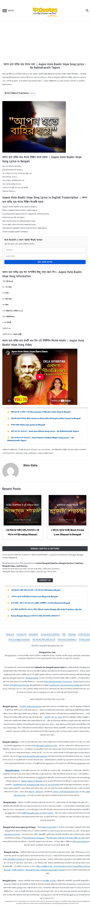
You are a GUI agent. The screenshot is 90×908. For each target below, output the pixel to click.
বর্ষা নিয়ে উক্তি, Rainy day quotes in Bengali (28, 425)
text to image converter (19, 639)
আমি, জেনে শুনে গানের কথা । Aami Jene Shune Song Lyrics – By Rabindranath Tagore (45, 431)
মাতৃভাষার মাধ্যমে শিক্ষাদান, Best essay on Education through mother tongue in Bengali (45, 418)
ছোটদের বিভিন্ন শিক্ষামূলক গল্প (15, 859)
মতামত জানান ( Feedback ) (67, 639)
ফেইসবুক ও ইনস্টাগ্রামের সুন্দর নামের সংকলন (66, 792)
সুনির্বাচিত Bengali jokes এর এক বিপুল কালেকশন (37, 813)
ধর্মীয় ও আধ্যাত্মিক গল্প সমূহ (44, 866)
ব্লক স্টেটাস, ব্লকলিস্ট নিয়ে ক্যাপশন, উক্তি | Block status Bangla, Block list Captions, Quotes (46, 609)
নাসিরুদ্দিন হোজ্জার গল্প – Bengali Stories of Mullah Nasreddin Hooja (37, 870)
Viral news (67, 682)
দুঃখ (56, 717)
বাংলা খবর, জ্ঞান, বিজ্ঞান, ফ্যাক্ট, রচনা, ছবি (43, 639)
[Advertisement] (45, 42)
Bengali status (32, 678)
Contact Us (45, 580)
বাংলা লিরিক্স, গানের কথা (49, 881)
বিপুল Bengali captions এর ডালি (45, 745)
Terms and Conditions (50, 634)
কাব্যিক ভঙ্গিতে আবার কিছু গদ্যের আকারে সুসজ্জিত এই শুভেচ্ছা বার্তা (68, 838)
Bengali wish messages (34, 838)
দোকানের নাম (39, 792)
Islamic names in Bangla (31, 781)
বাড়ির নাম (31, 792)
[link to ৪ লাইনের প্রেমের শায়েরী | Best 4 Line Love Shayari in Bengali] (67, 510)
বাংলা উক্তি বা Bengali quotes (30, 706)
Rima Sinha (30, 465)
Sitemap (72, 634)
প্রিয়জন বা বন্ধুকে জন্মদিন (48, 827)
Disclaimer (33, 634)
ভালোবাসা (47, 717)
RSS (64, 634)
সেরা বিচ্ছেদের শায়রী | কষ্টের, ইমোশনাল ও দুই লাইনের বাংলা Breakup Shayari (35, 590)
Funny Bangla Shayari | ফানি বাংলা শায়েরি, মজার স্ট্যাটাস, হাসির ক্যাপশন (35, 616)
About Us (10, 634)
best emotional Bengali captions (32, 756)
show (32, 93)
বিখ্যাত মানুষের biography (53, 682)
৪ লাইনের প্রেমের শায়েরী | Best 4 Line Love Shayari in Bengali (34, 596)
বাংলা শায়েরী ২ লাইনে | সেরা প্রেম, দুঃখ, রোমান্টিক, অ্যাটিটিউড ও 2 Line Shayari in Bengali (40, 603)
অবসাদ (60, 717)
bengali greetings (12, 834)
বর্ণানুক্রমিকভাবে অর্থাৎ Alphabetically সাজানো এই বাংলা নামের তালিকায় (36, 785)
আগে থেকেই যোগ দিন (45, 262)
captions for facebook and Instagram (66, 685)
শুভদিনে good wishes (80, 841)
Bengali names (12, 770)
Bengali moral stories (19, 685)
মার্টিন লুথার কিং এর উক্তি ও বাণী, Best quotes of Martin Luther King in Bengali (40, 412)
